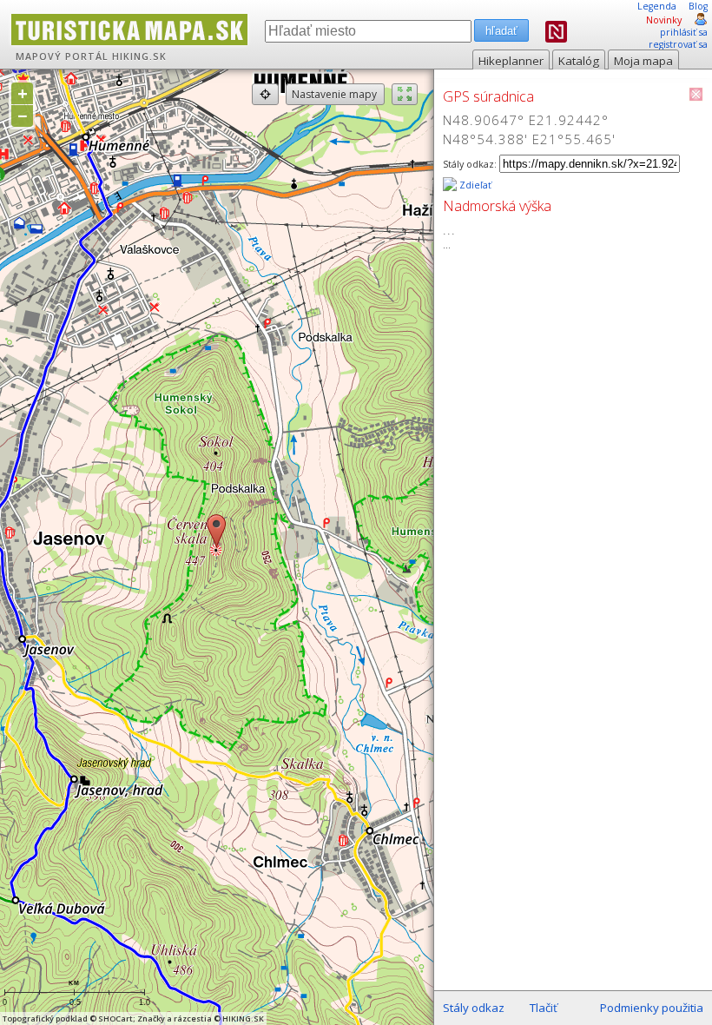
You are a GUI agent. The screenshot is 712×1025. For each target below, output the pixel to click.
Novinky (664, 20)
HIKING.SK (139, 56)
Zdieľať (474, 185)
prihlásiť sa (684, 32)
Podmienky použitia (651, 1007)
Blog (698, 6)
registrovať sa (678, 44)
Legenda (656, 6)
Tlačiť (543, 1007)
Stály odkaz (473, 1007)
